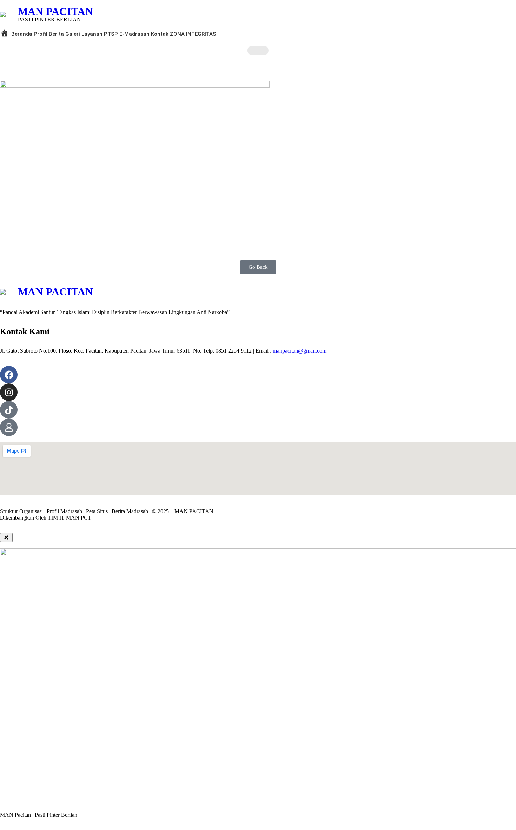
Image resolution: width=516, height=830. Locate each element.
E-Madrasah (134, 34)
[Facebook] (9, 374)
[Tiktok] (9, 410)
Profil (40, 34)
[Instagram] (9, 392)
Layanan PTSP (99, 34)
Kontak (159, 34)
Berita (56, 34)
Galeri (72, 34)
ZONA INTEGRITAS (193, 34)
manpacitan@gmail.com (299, 351)
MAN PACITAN (55, 11)
